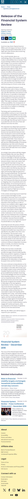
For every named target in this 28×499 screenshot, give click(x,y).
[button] (2, 38)
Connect (4, 452)
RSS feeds (4, 481)
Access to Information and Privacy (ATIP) (12, 466)
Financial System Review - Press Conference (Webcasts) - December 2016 (13, 404)
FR (21, 2)
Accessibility (4, 435)
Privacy (3, 464)
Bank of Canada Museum (8, 450)
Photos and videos (6, 437)
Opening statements (6, 317)
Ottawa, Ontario (6, 33)
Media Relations (5, 388)
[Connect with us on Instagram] (14, 491)
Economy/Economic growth (8, 322)
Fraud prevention (6, 441)
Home (3, 7)
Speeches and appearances (11, 8)
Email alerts (4, 479)
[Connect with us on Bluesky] (19, 491)
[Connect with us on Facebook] (9, 491)
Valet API (3, 485)
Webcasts (3, 420)
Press (8, 7)
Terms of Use (5, 462)
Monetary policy (14, 320)
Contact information (7, 477)
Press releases (16, 397)
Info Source (4, 469)
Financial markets (19, 319)
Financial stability (5, 320)
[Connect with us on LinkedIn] (23, 491)
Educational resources (7, 439)
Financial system (11, 319)
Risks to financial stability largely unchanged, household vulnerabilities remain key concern (13, 382)
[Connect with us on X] (4, 491)
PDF (11, 42)
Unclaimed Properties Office (9, 454)
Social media (4, 483)
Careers (3, 433)
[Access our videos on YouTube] (16, 496)
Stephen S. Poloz (6, 31)
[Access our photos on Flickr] (11, 496)
